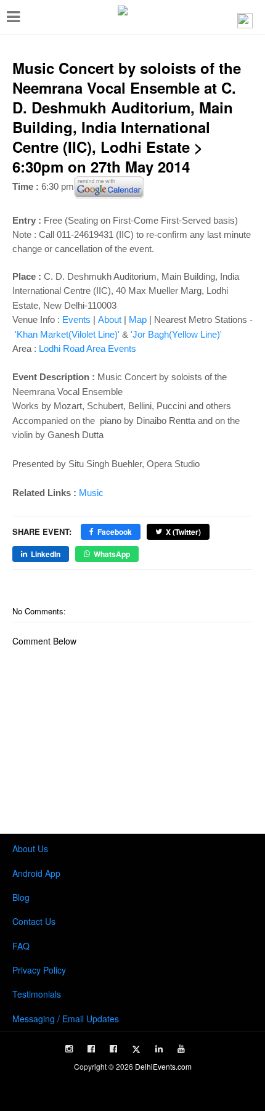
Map (138, 319)
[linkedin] (159, 1048)
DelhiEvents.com (163, 1066)
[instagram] (69, 1048)
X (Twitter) (183, 531)
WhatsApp (112, 554)
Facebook (114, 531)
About (109, 319)
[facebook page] (91, 1048)
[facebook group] (113, 1048)
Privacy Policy (39, 970)
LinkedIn (45, 554)
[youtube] (181, 1048)
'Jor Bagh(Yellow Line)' (176, 334)
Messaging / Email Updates (65, 1018)
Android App (36, 873)
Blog (21, 897)
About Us (30, 848)
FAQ (21, 946)
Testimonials (36, 994)
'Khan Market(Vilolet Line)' (67, 334)
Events (76, 319)
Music (91, 492)
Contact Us (33, 921)
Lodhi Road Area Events (87, 348)
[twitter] (136, 1049)
